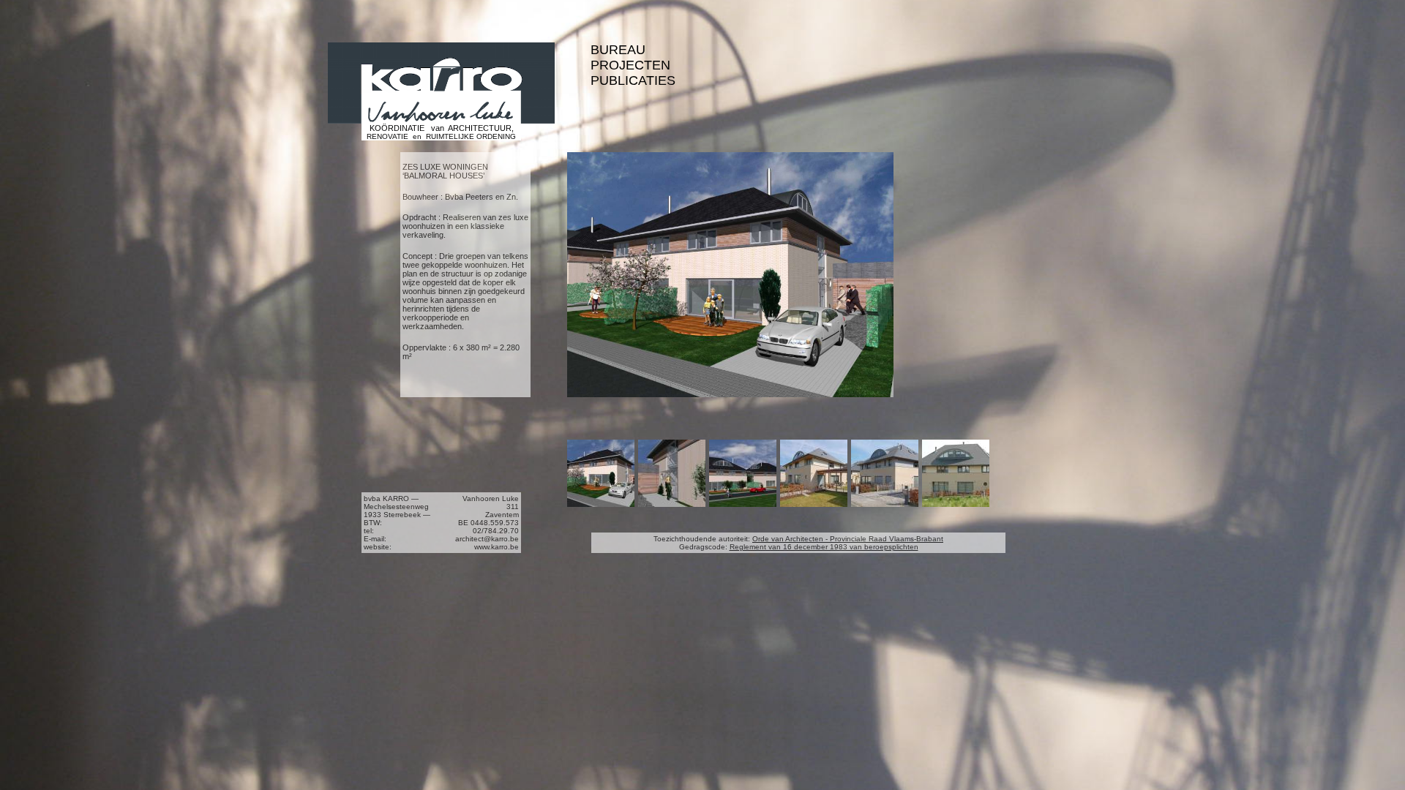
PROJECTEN (630, 65)
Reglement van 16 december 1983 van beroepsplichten (824, 547)
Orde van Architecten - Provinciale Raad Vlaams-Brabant (847, 539)
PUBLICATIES (633, 80)
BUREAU (618, 49)
